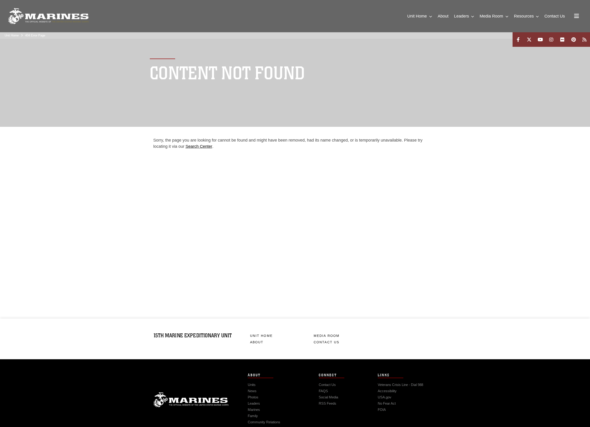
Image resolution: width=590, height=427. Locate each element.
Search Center (199, 146)
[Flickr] (562, 39)
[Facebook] (518, 39)
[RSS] (584, 39)
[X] (529, 39)
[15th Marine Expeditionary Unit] (48, 16)
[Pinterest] (573, 39)
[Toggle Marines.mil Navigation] (576, 16)
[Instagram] (551, 39)
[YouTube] (540, 39)
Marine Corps (191, 399)
